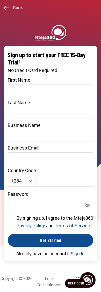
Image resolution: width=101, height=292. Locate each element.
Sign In (78, 253)
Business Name (24, 125)
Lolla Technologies (49, 281)
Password (18, 194)
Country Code (22, 170)
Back (18, 7)
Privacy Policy (31, 225)
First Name (19, 80)
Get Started (50, 240)
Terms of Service (72, 225)
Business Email (23, 148)
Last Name (19, 102)
